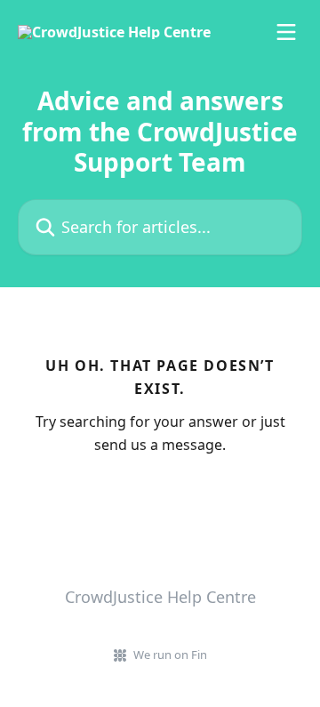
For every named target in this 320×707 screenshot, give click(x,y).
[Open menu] (286, 32)
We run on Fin (170, 655)
